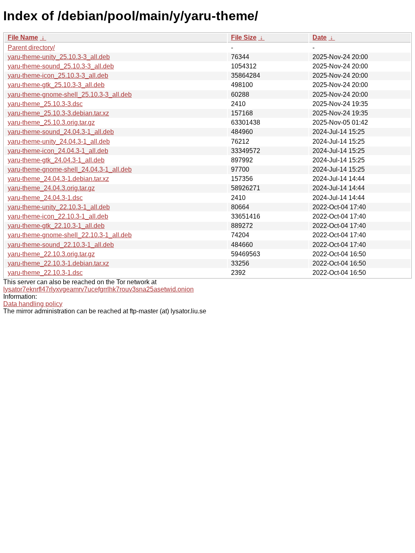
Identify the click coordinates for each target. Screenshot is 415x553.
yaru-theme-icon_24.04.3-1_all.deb (58, 150)
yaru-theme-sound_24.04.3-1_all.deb (61, 131)
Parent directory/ (31, 47)
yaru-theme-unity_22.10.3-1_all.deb (59, 207)
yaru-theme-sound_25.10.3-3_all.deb (61, 66)
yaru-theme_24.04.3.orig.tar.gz (51, 188)
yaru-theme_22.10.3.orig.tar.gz (51, 254)
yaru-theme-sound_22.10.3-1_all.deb (61, 244)
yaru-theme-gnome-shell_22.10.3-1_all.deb (70, 235)
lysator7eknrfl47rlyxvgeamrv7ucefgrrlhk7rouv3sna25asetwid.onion (98, 289)
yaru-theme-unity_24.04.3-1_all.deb (59, 141)
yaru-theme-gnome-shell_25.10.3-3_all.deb (70, 94)
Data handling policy (32, 303)
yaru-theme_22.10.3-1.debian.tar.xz (58, 263)
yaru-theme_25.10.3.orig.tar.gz (51, 122)
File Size (244, 37)
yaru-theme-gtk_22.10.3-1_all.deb (56, 225)
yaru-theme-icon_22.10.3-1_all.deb (58, 216)
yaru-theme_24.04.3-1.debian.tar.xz (58, 178)
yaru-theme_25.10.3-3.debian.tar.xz (58, 113)
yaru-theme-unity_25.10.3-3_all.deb (59, 56)
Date (319, 37)
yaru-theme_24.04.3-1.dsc (45, 197)
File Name (23, 37)
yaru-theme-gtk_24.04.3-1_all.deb (56, 160)
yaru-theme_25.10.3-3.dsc (45, 103)
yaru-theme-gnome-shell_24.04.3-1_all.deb (70, 169)
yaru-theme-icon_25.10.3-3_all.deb (58, 75)
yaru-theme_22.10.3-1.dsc (45, 272)
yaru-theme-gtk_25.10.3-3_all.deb (56, 84)
